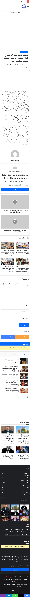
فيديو (27, 487)
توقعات (6, 531)
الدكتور (11, 529)
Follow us (26, 541)
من (23, 537)
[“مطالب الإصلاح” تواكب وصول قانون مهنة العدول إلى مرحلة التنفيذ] (7, 261)
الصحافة (26, 531)
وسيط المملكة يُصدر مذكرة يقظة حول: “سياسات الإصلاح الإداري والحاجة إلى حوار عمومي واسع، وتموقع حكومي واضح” (22, 438)
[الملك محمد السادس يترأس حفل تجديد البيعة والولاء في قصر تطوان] (22, 245)
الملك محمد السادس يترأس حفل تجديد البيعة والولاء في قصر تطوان (22, 252)
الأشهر (25, 354)
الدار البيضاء (17, 529)
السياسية (26, 478)
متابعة (6, 534)
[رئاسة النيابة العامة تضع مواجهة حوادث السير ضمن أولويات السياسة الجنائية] (24, 361)
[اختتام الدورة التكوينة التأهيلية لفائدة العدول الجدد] (24, 376)
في (10, 534)
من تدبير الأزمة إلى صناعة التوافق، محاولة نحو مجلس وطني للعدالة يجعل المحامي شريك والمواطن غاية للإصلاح (7, 438)
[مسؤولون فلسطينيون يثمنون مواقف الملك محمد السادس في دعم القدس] (7, 245)
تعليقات (5, 354)
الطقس (21, 531)
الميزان (11, 531)
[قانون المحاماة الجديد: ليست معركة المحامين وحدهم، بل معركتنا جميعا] (5, 512)
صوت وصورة (25, 485)
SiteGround (15, 581)
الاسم (27, 305)
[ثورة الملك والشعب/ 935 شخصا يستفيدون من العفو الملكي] (24, 518)
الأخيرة (15, 354)
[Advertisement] (15, 30)
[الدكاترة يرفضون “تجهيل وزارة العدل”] (15, 518)
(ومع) (27, 529)
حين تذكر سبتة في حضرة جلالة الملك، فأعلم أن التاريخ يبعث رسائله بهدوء (22, 456)
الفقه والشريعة (19, 48)
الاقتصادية (26, 473)
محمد (27, 537)
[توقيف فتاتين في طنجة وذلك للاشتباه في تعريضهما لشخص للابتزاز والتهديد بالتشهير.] (24, 383)
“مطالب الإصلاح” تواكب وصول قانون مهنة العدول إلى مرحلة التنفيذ (8, 268)
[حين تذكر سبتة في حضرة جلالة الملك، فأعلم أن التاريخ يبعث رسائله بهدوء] (22, 449)
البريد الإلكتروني (25, 311)
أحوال (23, 529)
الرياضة (26, 475)
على (14, 534)
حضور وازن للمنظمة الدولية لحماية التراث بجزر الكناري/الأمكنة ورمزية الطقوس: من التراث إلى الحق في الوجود (22, 269)
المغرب (16, 531)
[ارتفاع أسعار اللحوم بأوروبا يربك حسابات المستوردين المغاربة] (24, 390)
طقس (18, 534)
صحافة (22, 534)
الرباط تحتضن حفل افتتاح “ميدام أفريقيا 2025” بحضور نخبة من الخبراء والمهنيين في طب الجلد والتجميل (10, 368)
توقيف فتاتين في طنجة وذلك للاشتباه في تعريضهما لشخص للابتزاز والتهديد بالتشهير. (10, 382)
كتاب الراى (25, 492)
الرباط (6, 529)
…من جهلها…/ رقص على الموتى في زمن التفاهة (8, 456)
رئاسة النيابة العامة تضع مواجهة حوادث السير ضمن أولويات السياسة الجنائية (10, 360)
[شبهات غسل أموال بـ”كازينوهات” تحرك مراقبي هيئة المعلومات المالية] (5, 518)
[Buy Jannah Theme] (15, 12)
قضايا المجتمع (25, 489)
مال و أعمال (25, 494)
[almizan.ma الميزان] (24, 6)
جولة (27, 534)
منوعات (26, 497)
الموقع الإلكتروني (25, 318)
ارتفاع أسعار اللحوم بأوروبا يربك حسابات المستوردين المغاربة (12, 389)
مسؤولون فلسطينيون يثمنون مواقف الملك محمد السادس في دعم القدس (7, 252)
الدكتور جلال (24, 64)
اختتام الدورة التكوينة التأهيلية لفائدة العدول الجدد (10, 375)
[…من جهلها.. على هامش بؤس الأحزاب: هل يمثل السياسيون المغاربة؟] (24, 507)
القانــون (26, 482)
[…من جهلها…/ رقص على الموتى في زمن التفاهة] (7, 449)
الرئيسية (25, 48)
